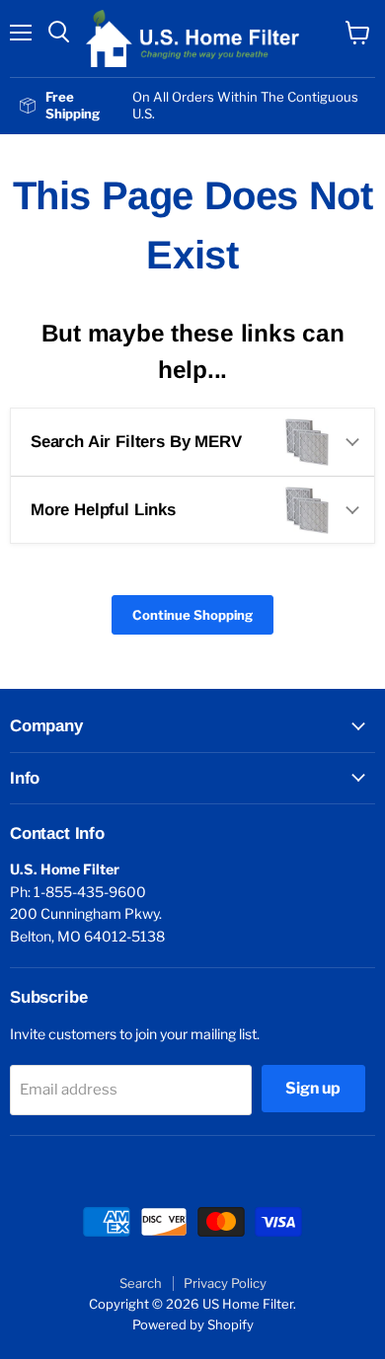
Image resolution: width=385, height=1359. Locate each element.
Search (140, 1283)
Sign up (313, 1088)
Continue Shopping (192, 615)
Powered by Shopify (193, 1324)
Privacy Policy (225, 1283)
